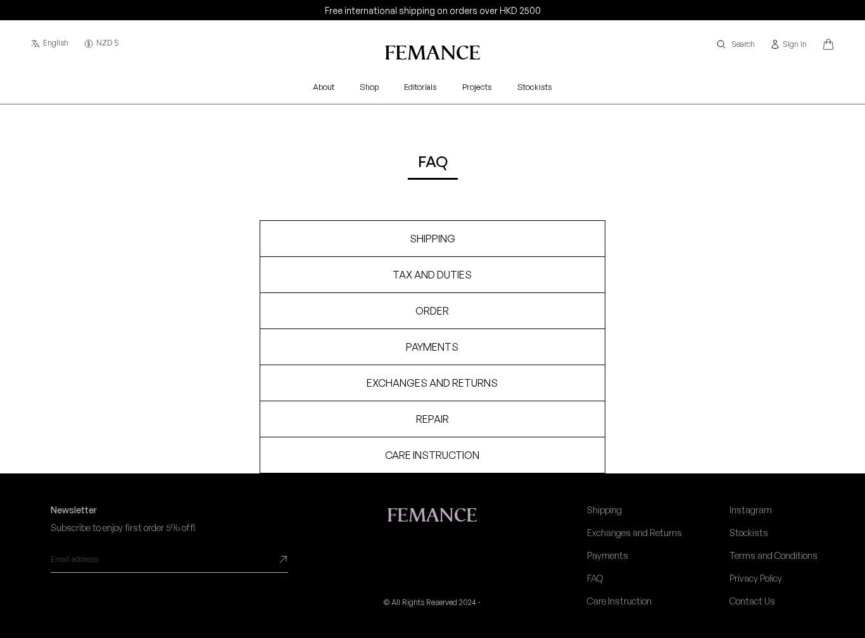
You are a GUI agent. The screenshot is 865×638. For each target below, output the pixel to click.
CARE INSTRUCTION (432, 455)
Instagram (750, 509)
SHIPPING (432, 238)
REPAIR (432, 419)
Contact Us (752, 601)
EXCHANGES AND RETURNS (432, 383)
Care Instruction (619, 601)
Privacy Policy (755, 578)
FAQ (595, 578)
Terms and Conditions (773, 555)
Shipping (604, 509)
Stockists (748, 532)
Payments (607, 555)
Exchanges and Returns (634, 532)
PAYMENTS (432, 347)
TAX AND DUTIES (432, 274)
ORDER (432, 310)
